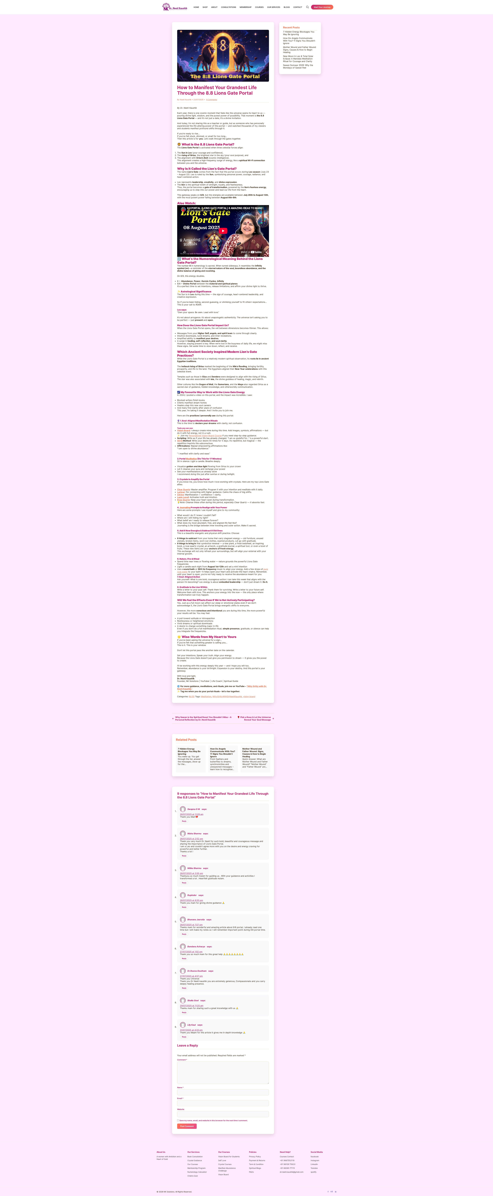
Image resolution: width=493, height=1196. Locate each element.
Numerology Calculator (197, 1172)
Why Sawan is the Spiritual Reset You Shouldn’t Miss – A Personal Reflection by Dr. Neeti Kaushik (201, 718)
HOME (196, 7)
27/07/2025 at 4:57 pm (191, 976)
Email (180, 1098)
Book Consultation (195, 1156)
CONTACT (297, 7)
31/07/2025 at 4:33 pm (191, 1030)
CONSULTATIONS (228, 7)
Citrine (180, 494)
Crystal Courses (224, 1164)
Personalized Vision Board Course (205, 435)
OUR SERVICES (273, 7)
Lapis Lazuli (183, 497)
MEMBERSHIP (246, 7)
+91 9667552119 (287, 1160)
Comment (182, 1060)
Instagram (315, 1160)
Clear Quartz (183, 489)
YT (331, 1192)
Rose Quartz (183, 499)
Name (180, 1087)
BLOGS (287, 7)
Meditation (191, 458)
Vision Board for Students (229, 1156)
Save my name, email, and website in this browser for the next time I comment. (213, 1120)
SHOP (205, 7)
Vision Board (223, 1174)
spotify (313, 1172)
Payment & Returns (257, 1160)
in (335, 1192)
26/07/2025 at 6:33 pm (191, 900)
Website (180, 1109)
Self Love (222, 1160)
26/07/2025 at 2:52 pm (191, 838)
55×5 (179, 440)
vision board (249, 696)
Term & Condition (256, 1164)
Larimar (181, 492)
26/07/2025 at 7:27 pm (191, 924)
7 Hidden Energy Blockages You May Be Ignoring (189, 751)
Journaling (184, 507)
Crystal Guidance (194, 1160)
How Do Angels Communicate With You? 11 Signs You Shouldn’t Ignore (222, 752)
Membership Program (196, 1168)
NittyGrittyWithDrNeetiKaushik (227, 696)
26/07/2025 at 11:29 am (191, 814)
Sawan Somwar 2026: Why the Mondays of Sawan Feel (298, 66)
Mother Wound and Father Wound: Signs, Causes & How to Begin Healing (254, 752)
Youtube (314, 1168)
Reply (184, 821)
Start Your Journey (322, 7)
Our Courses (192, 1164)
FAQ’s (251, 1172)
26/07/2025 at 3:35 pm (191, 873)
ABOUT (214, 7)
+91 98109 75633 (287, 1164)
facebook (315, 1156)
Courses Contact (287, 1156)
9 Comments (211, 99)
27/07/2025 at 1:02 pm (191, 951)
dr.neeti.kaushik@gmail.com (291, 1172)
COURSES (259, 7)
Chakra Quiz (192, 1176)
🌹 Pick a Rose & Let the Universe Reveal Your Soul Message (255, 718)
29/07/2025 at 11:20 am (191, 1005)
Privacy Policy (255, 1156)
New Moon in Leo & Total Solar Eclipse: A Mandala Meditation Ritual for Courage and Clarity (298, 59)
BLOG (192, 696)
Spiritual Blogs (255, 1168)
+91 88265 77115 (287, 1168)
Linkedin (314, 1164)
